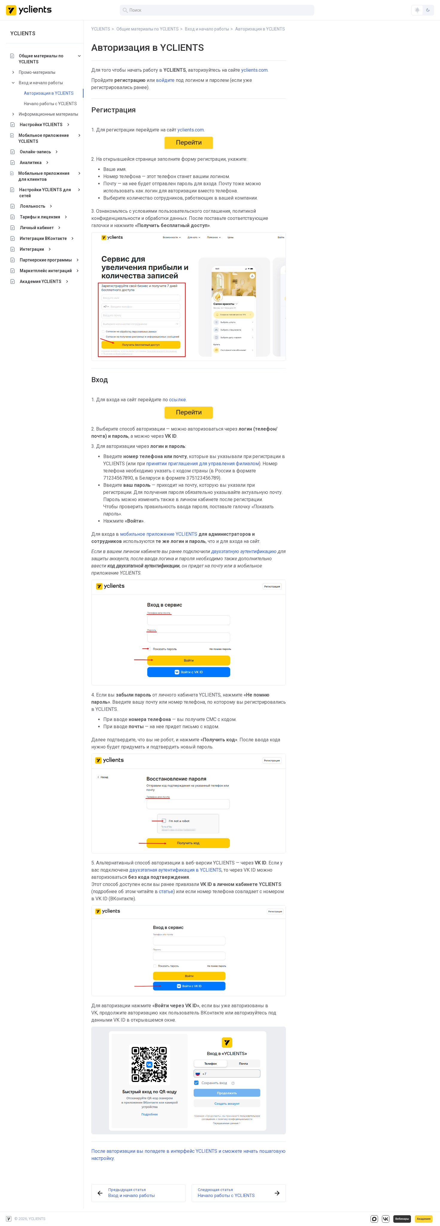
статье (166, 891)
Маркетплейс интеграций (46, 270)
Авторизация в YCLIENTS (49, 93)
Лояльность (32, 206)
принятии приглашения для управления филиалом (202, 463)
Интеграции (32, 249)
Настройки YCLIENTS (41, 124)
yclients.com (254, 70)
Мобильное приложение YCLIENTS (44, 138)
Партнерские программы (46, 260)
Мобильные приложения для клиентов (43, 176)
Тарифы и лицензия (40, 217)
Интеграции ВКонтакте (43, 238)
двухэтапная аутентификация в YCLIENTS (175, 870)
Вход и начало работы (41, 82)
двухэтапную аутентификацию (243, 551)
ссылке (177, 399)
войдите (165, 80)
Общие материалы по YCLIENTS (41, 58)
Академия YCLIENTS (40, 281)
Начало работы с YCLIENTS (50, 103)
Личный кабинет (37, 227)
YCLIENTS (22, 33)
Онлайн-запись (35, 151)
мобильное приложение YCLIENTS (158, 534)
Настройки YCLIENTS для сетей (45, 192)
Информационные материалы (48, 114)
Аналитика (31, 162)
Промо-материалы (37, 72)
